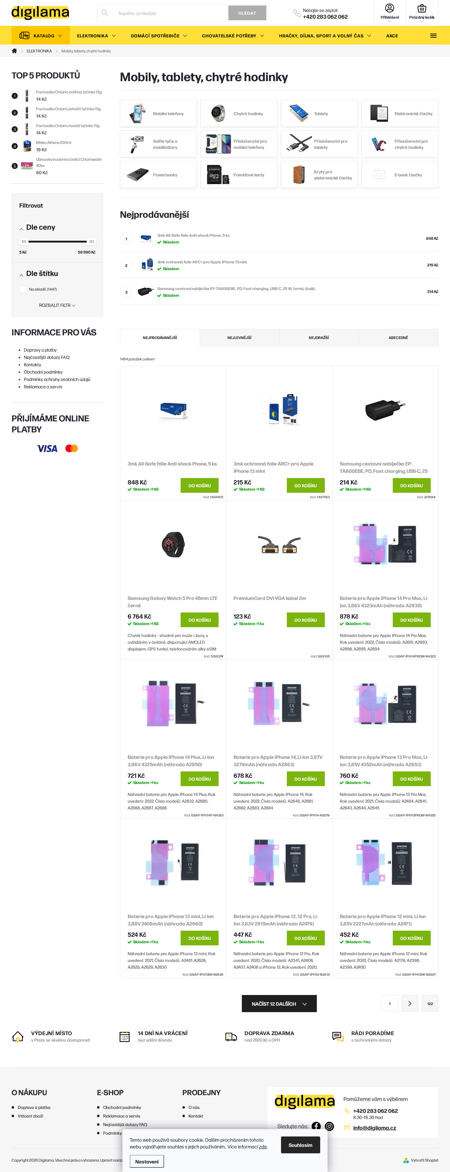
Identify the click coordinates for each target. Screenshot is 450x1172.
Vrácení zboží (30, 1115)
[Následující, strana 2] (410, 1003)
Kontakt (196, 1115)
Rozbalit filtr (54, 305)
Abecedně (398, 337)
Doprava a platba (34, 1107)
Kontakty (32, 364)
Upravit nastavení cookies (122, 1160)
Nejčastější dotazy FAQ (46, 357)
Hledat (247, 13)
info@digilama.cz (374, 1127)
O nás (194, 1107)
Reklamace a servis (43, 386)
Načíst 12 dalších (274, 1003)
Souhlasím (301, 1144)
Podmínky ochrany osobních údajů (57, 379)
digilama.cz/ (329, 1126)
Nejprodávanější (160, 337)
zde (263, 1146)
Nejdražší (319, 337)
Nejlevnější (239, 337)
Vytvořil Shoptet (424, 1160)
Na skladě (42, 289)
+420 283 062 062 (375, 1110)
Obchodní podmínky (43, 372)
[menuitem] (41, 35)
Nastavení (147, 1161)
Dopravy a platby (40, 349)
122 (430, 1003)
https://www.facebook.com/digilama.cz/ (316, 1126)
